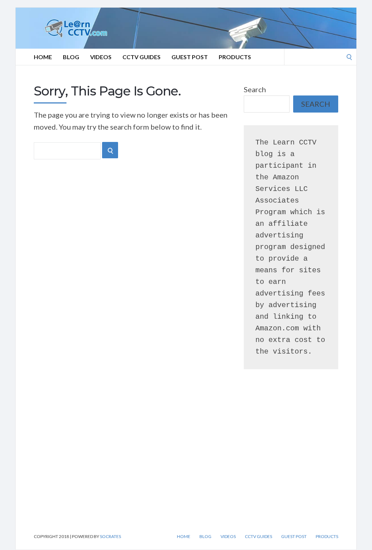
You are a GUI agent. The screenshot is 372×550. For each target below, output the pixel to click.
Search (255, 89)
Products (235, 56)
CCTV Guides (141, 56)
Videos (101, 56)
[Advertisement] (81, 460)
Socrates (110, 536)
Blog (71, 56)
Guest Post (189, 56)
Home (43, 56)
